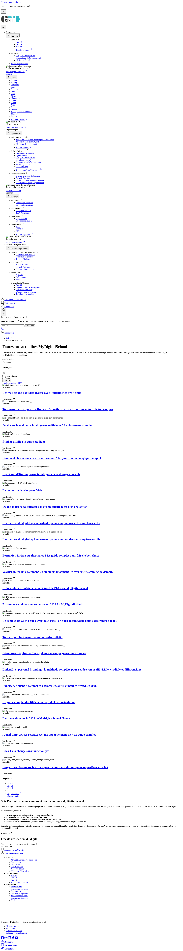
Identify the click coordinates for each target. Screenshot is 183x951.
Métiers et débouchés (19, 896)
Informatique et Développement (28, 58)
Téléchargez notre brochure (15, 300)
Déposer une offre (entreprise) (27, 287)
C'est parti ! (30, 326)
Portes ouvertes (10, 303)
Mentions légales (12, 926)
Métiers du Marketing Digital (27, 142)
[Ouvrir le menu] (3, 27)
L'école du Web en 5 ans (25, 254)
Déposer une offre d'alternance (28, 176)
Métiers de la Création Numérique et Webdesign (35, 140)
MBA (18, 231)
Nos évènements (17, 869)
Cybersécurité (21, 155)
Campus (9, 74)
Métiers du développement (26, 144)
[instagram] (6, 938)
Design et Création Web (25, 56)
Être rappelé (9, 333)
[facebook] (2, 938)
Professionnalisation (24, 221)
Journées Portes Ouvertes (14, 850)
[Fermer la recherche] (3, 314)
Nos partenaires (22, 265)
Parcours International (24, 205)
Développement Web (24, 160)
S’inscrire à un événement (26, 292)
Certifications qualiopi (24, 257)
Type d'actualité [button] (11, 376)
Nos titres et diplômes (19, 893)
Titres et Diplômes (23, 259)
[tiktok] (13, 938)
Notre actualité (16, 864)
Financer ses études (23, 211)
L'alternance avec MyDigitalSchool (30, 183)
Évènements (21, 277)
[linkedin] (9, 938)
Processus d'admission (24, 203)
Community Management (26, 153)
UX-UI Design (22, 167)
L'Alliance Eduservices (20, 871)
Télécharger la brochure (25, 294)
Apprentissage (21, 219)
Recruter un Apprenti (19, 898)
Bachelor (19, 229)
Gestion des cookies (14, 931)
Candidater (20, 285)
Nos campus (16, 862)
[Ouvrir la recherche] (3, 310)
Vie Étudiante (16, 887)
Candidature (9, 307)
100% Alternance (23, 213)
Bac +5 (19, 46)
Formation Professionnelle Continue (30, 180)
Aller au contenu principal (11, 2)
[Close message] (3, 11)
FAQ (18, 279)
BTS (18, 226)
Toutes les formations (19, 882)
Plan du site (10, 928)
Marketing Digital (23, 60)
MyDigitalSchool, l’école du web (24, 860)
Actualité (19, 275)
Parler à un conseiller (24, 290)
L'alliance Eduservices (24, 269)
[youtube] (16, 938)
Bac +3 (19, 44)
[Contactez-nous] (2, 329)
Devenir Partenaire (23, 178)
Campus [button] (8, 378)
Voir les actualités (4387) (12, 383)
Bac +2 (19, 42)
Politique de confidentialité (16, 933)
